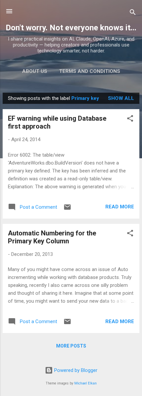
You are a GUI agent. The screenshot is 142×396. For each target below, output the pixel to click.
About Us (34, 71)
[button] (130, 119)
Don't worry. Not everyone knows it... (71, 27)
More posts (71, 346)
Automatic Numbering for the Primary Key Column (52, 237)
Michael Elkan (85, 383)
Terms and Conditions (89, 71)
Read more (119, 207)
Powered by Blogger (75, 370)
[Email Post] (67, 209)
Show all (121, 98)
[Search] (133, 13)
